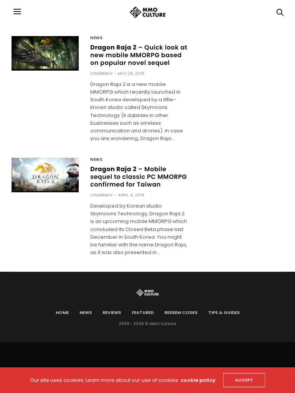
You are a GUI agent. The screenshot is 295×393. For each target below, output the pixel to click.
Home (62, 312)
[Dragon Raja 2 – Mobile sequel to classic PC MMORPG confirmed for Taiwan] (45, 174)
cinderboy (101, 73)
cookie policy (198, 380)
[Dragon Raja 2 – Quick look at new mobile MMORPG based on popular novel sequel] (45, 52)
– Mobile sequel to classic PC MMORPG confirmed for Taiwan (138, 177)
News (96, 38)
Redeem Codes (180, 312)
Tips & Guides (224, 312)
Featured (143, 312)
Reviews (112, 312)
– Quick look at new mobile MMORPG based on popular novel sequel (138, 55)
